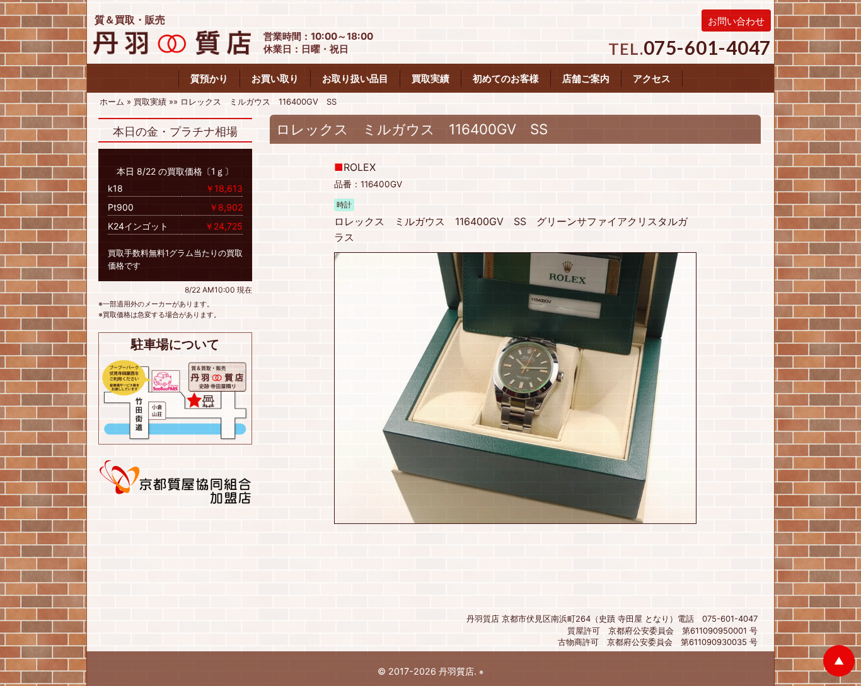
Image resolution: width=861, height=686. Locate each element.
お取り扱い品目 (355, 78)
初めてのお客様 (506, 78)
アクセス (652, 78)
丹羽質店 (456, 671)
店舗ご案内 (586, 78)
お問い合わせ (736, 21)
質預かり (209, 78)
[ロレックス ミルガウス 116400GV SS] (515, 387)
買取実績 (430, 78)
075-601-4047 (707, 47)
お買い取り (275, 78)
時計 (344, 205)
